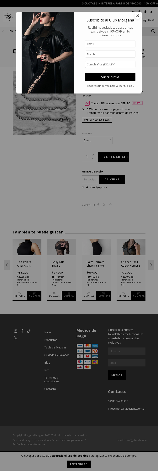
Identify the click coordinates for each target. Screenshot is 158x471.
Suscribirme (110, 77)
